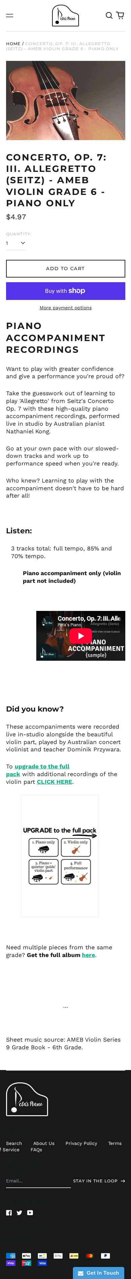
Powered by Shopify (21, 1239)
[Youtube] (30, 1213)
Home (13, 43)
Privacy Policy (81, 1143)
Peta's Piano (34, 1229)
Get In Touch (101, 1273)
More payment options (66, 307)
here (88, 955)
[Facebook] (9, 1213)
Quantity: (19, 233)
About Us (43, 1143)
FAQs (36, 1149)
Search (14, 1143)
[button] (109, 15)
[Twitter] (19, 1213)
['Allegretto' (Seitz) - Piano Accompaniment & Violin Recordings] (60, 856)
